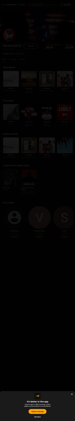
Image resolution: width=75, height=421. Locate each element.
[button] (37, 210)
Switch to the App (37, 411)
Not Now (37, 417)
